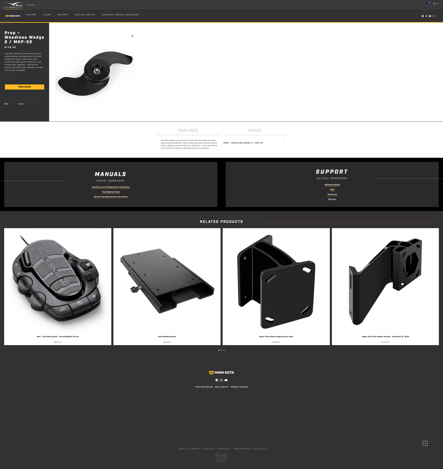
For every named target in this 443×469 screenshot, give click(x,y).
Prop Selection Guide (111, 192)
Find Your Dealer (204, 387)
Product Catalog (239, 387)
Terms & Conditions (241, 449)
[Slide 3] (224, 350)
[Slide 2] (221, 350)
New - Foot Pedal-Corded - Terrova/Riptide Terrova (58, 337)
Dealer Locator (85, 15)
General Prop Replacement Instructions (111, 197)
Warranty (332, 199)
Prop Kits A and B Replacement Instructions (111, 187)
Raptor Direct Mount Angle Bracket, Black (276, 337)
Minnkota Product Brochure (120, 15)
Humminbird (31, 5)
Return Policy (224, 449)
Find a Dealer (24, 87)
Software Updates (332, 185)
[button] (423, 16)
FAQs (332, 189)
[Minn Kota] (12, 16)
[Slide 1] (219, 350)
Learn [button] (47, 15)
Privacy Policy (209, 449)
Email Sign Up (221, 387)
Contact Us (332, 194)
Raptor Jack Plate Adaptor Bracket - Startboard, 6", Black (385, 337)
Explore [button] (31, 15)
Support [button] (63, 15)
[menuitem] (34, 16)
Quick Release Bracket (167, 337)
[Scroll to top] (425, 443)
